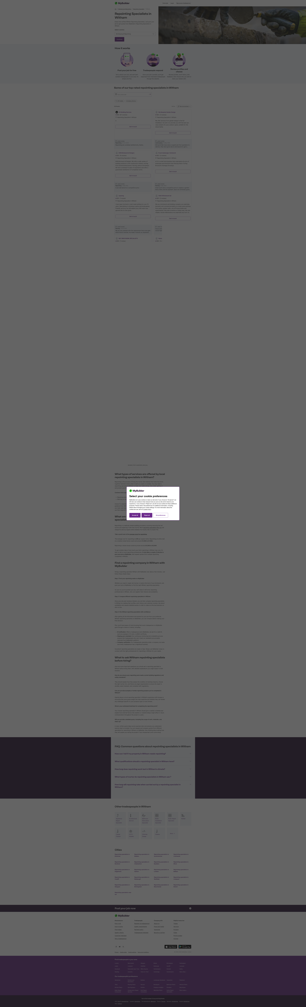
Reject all (147, 515)
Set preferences (160, 515)
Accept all (135, 515)
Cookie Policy (147, 509)
